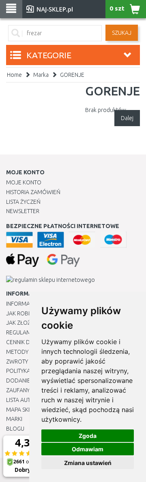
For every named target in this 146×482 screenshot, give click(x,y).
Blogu (15, 428)
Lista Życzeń (23, 202)
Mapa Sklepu (23, 409)
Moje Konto (23, 182)
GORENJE (72, 75)
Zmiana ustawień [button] (88, 462)
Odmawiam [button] (87, 449)
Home (14, 75)
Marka (41, 75)
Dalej (127, 118)
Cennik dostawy (29, 342)
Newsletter (22, 211)
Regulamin (21, 332)
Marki (14, 419)
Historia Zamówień (33, 192)
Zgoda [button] (88, 435)
